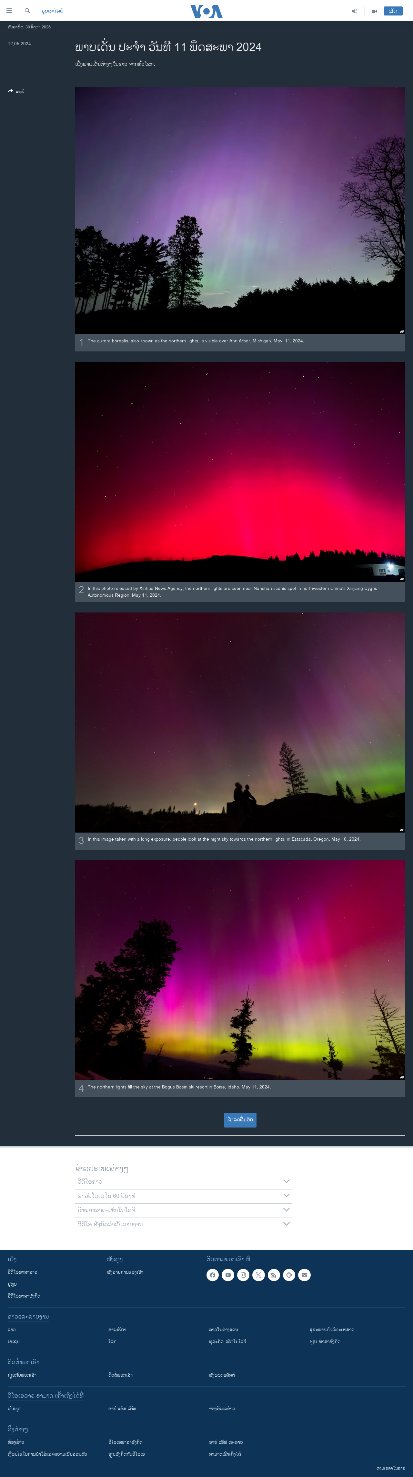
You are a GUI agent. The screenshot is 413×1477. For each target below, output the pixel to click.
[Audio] (355, 11)
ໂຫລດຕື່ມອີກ (240, 1120)
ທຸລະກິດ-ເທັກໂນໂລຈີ (227, 1341)
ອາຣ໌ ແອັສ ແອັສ (122, 1408)
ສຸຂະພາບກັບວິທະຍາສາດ (332, 1329)
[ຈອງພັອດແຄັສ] (304, 1275)
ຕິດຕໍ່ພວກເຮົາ (120, 1375)
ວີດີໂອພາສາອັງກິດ (24, 1296)
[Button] (16, 93)
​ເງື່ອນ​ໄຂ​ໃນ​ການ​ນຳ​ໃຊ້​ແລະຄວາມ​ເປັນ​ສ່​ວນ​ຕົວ (47, 1454)
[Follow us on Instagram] (243, 1275)
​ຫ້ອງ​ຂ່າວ (16, 1442)
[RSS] (274, 1275)
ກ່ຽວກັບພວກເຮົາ (22, 1375)
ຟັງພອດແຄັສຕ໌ (222, 1375)
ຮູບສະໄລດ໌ (52, 11)
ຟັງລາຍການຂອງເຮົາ (125, 1272)
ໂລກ (112, 1341)
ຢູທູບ (12, 1284)
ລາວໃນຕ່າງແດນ (223, 1329)
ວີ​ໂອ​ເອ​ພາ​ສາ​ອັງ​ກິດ (125, 1442)
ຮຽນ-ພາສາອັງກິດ (325, 1341)
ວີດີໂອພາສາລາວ (22, 1272)
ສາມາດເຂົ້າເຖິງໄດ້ (225, 1454)
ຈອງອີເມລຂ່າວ (222, 1408)
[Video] (374, 11)
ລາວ (12, 1329)
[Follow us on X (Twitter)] (258, 1275)
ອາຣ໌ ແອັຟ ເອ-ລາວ (226, 1442)
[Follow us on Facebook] (212, 1275)
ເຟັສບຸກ (14, 1408)
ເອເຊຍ (14, 1341)
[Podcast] (289, 1275)
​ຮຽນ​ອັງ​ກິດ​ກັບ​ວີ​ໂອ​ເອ (126, 1454)
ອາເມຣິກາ (117, 1329)
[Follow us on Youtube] (228, 1275)
